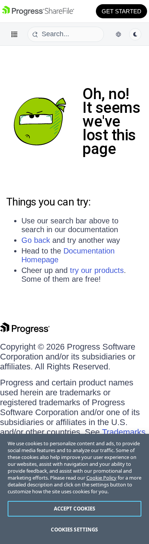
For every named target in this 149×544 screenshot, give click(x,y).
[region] (74, 489)
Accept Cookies (75, 508)
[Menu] (14, 34)
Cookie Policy (101, 477)
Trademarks (124, 432)
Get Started (121, 11)
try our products (97, 270)
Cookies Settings (74, 529)
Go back (35, 240)
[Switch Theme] (135, 34)
